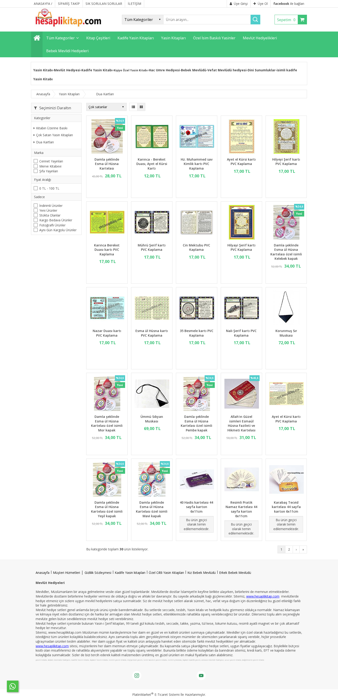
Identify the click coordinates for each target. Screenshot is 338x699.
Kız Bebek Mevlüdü (201, 572)
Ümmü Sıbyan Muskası (151, 418)
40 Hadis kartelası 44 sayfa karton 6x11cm (196, 507)
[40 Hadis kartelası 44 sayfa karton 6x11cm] (197, 480)
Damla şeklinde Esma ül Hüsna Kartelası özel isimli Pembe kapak (196, 423)
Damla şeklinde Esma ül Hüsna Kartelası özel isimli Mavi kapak (151, 509)
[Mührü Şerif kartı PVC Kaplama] (152, 223)
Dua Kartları (45, 142)
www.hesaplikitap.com (262, 596)
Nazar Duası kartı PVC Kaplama (107, 333)
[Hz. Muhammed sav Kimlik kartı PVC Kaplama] (197, 137)
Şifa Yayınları (48, 171)
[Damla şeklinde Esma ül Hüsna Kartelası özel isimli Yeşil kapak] (107, 480)
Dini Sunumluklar (261, 70)
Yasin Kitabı (43, 70)
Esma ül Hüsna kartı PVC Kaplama (151, 333)
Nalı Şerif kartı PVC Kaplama (241, 333)
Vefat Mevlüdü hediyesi (226, 70)
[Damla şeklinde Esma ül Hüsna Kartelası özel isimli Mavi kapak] (152, 480)
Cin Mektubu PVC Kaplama (196, 247)
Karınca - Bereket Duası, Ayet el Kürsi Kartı (151, 163)
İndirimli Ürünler (51, 205)
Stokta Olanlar (49, 215)
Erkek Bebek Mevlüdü (235, 572)
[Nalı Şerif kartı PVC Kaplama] (241, 308)
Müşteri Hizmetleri (66, 572)
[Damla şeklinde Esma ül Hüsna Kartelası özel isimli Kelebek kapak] (286, 223)
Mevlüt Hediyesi (67, 70)
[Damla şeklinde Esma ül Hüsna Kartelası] (107, 137)
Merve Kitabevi (50, 166)
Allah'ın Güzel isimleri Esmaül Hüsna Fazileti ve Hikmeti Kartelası (241, 423)
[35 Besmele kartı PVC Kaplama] (197, 308)
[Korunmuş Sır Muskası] (286, 308)
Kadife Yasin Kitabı (96, 70)
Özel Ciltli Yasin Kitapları (166, 572)
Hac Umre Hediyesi (164, 70)
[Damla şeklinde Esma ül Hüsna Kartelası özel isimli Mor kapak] (107, 394)
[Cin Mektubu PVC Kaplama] (197, 223)
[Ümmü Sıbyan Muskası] (152, 394)
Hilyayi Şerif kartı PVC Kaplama (241, 247)
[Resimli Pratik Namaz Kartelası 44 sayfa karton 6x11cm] (241, 480)
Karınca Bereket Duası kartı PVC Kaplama (107, 249)
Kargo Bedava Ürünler (55, 220)
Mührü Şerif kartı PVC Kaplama (152, 247)
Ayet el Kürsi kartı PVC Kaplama (241, 161)
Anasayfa (42, 572)
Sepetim (286, 19)
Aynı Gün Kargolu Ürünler (58, 230)
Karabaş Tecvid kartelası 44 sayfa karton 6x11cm (286, 507)
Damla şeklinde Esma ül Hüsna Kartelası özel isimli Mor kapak (107, 423)
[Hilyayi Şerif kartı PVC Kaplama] (241, 223)
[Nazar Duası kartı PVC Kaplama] (107, 308)
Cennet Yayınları (51, 161)
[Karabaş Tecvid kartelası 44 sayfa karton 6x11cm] (286, 480)
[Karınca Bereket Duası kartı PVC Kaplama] (107, 223)
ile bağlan (288, 3)
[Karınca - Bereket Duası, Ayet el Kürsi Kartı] (152, 137)
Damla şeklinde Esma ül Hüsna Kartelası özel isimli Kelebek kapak (286, 252)
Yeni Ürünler (48, 210)
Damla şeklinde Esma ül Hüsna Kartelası (107, 163)
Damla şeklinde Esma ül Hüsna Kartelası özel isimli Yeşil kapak (107, 509)
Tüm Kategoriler (60, 37)
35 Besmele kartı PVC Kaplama (196, 333)
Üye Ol (263, 3)
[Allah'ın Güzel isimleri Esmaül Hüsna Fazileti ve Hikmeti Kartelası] (241, 394)
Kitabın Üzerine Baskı (51, 128)
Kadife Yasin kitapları (130, 572)
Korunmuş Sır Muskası (286, 333)
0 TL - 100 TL (49, 188)
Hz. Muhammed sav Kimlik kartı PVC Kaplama (196, 163)
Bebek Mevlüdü (193, 70)
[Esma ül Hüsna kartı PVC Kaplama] (152, 308)
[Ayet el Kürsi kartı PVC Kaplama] (241, 137)
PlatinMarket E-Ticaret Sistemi (156, 694)
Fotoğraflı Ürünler (52, 225)
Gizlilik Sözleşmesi (98, 572)
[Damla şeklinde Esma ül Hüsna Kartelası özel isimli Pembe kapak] (197, 394)
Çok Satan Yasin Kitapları (54, 135)
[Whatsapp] (12, 686)
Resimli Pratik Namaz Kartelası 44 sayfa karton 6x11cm (241, 509)
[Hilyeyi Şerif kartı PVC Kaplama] (286, 137)
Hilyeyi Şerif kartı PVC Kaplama (286, 161)
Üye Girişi (241, 3)
